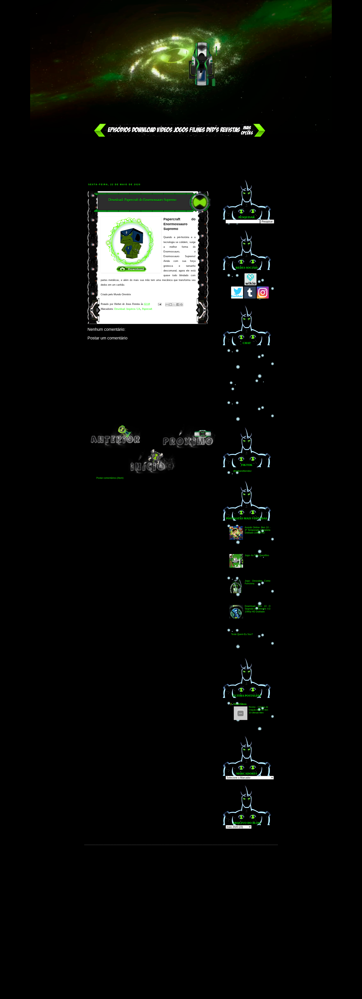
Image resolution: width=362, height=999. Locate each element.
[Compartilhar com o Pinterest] (181, 304)
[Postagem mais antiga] (188, 447)
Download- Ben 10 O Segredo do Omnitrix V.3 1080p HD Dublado (257, 609)
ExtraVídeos (240, 704)
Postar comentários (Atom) (109, 478)
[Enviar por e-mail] (167, 304)
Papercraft (147, 308)
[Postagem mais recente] (115, 447)
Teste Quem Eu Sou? (242, 634)
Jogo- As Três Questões (257, 555)
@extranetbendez (242, 471)
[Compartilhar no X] (174, 304)
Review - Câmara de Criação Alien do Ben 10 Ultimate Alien (258, 710)
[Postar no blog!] (171, 304)
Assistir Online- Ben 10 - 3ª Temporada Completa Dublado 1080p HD (257, 530)
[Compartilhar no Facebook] (178, 304)
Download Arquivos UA (127, 308)
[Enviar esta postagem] (160, 303)
